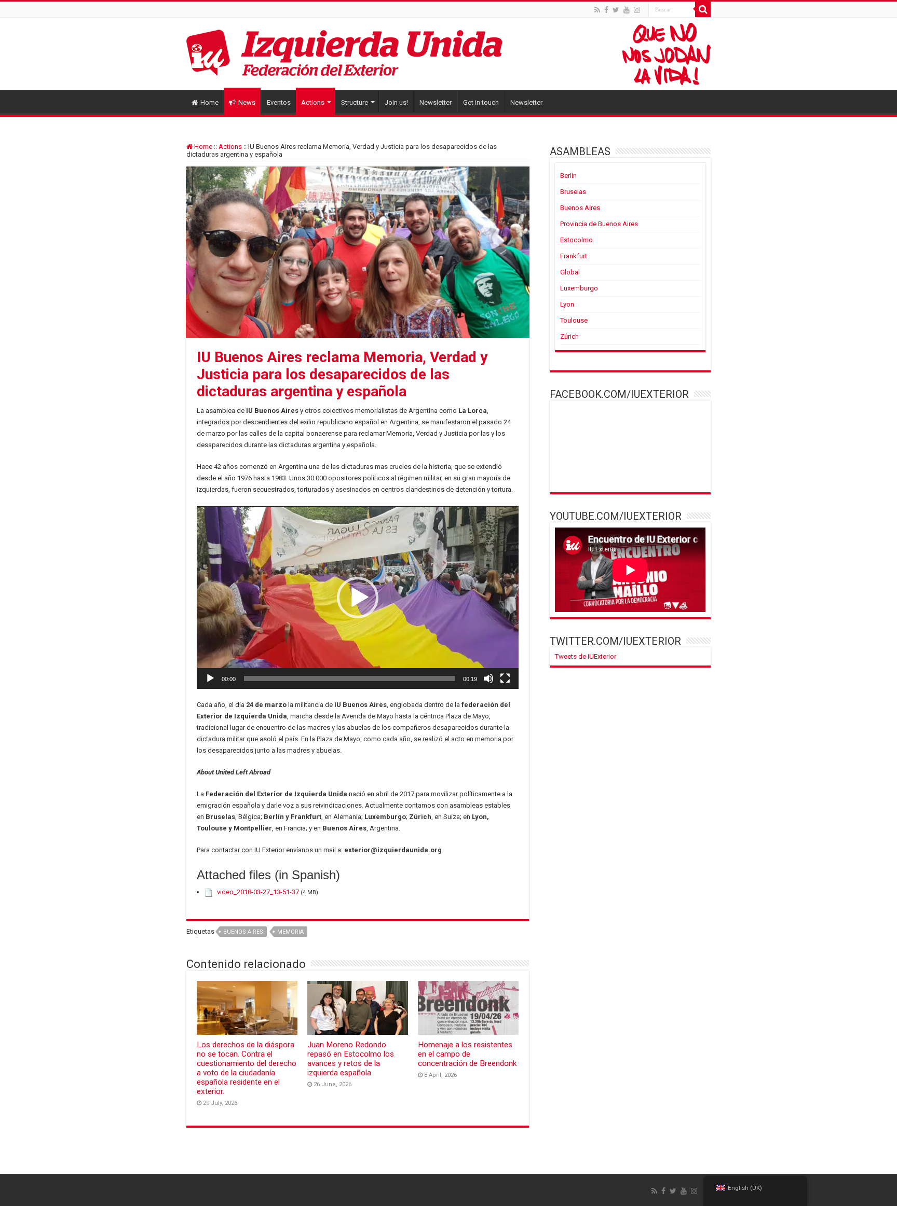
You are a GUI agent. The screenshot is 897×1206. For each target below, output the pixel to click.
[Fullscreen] (505, 678)
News (246, 102)
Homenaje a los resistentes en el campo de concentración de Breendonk (467, 1054)
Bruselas (573, 192)
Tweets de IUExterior (585, 656)
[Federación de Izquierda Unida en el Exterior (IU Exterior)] (448, 54)
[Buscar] (703, 9)
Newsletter (435, 102)
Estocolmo (576, 240)
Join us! (396, 102)
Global (570, 272)
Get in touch (481, 102)
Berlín (568, 175)
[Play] (210, 678)
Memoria (290, 931)
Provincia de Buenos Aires (599, 224)
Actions (312, 102)
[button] (357, 597)
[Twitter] (615, 10)
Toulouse (574, 320)
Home (209, 102)
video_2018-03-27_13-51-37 (258, 892)
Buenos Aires (243, 931)
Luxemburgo (579, 288)
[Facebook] (606, 10)
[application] (358, 597)
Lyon (567, 304)
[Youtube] (626, 10)
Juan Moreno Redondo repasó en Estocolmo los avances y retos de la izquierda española (350, 1058)
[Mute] (488, 678)
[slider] (349, 678)
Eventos (279, 102)
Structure (354, 102)
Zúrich (569, 336)
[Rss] (597, 10)
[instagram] (637, 10)
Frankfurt (573, 256)
